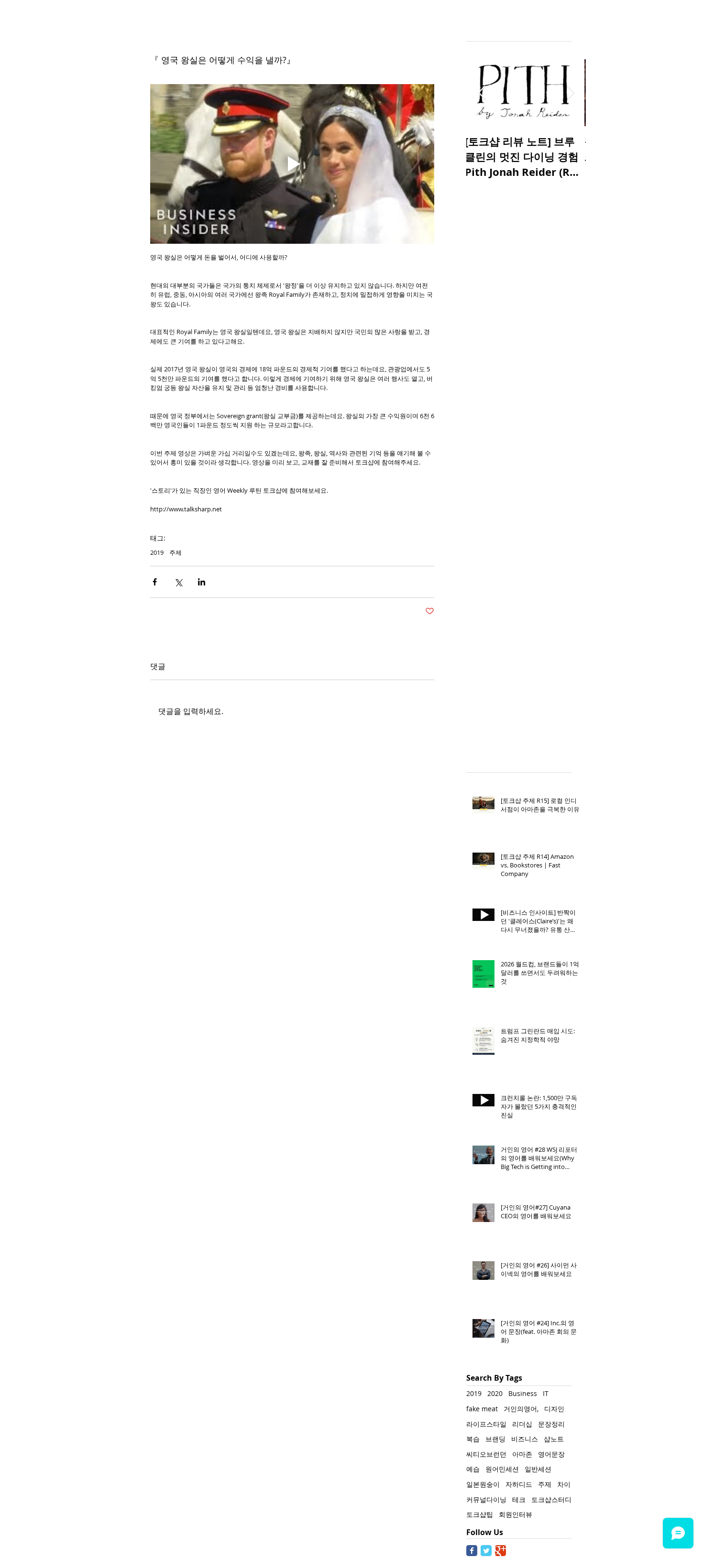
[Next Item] (570, 93)
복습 (473, 1438)
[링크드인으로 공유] (201, 581)
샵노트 (554, 1438)
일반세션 (538, 1468)
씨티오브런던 (486, 1454)
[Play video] (292, 164)
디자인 (554, 1408)
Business (522, 1393)
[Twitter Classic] (486, 1550)
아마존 (522, 1454)
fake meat (482, 1408)
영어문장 (551, 1454)
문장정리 (551, 1423)
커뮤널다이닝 (486, 1499)
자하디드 (518, 1484)
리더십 (522, 1423)
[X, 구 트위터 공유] (178, 581)
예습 (473, 1468)
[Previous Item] (481, 93)
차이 (564, 1484)
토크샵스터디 (551, 1499)
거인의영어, (521, 1408)
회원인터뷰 (515, 1514)
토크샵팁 (479, 1514)
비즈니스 (524, 1438)
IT (546, 1393)
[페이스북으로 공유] (154, 581)
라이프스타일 (486, 1423)
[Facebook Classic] (471, 1550)
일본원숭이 (483, 1484)
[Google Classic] (500, 1550)
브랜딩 (495, 1438)
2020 (495, 1393)
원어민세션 (502, 1468)
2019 (157, 552)
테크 (519, 1499)
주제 (175, 552)
